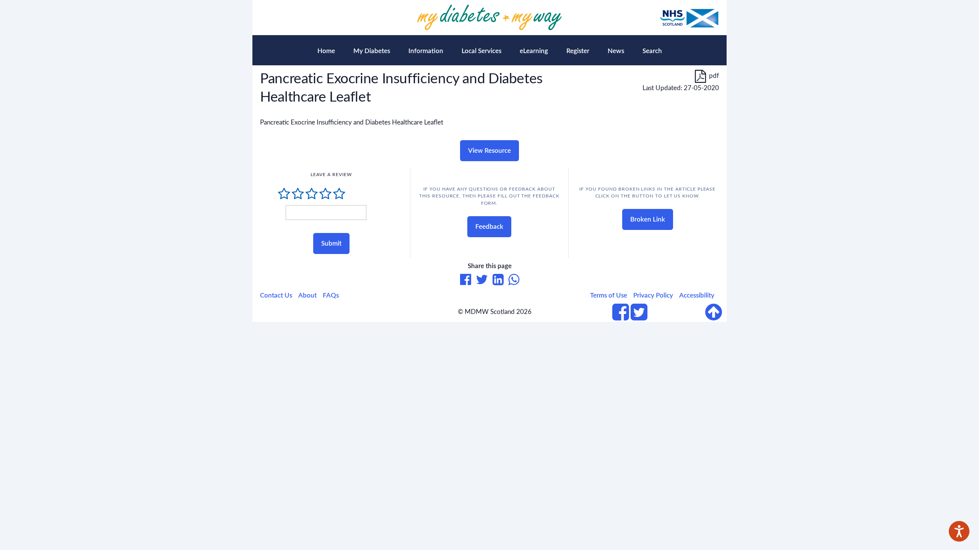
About (307, 295)
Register (577, 51)
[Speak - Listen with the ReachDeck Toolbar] (959, 531)
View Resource (489, 150)
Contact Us (276, 295)
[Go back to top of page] (716, 312)
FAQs (331, 295)
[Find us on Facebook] (620, 317)
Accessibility (696, 295)
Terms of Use (608, 295)
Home (326, 51)
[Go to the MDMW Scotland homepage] (489, 18)
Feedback (489, 226)
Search (652, 51)
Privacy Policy (653, 295)
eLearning (534, 51)
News (616, 51)
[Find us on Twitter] (639, 317)
